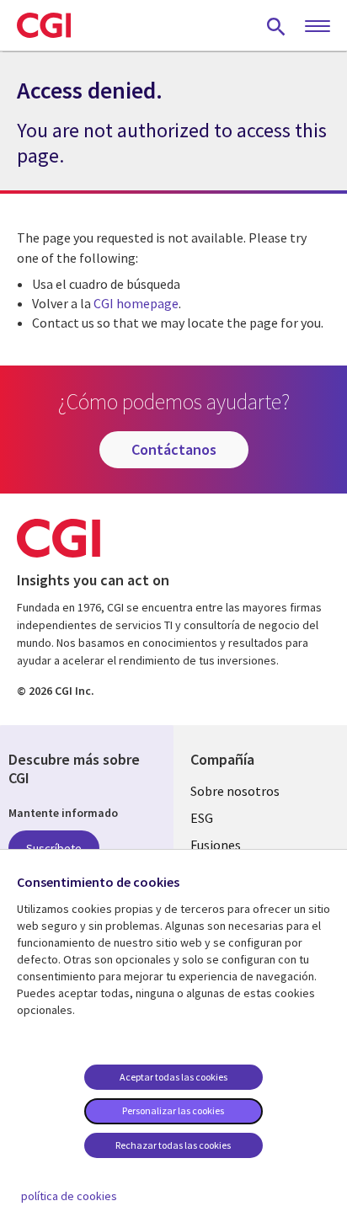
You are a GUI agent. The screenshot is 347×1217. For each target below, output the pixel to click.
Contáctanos (173, 449)
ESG (201, 817)
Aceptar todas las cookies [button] (173, 1076)
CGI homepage (136, 303)
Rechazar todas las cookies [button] (173, 1145)
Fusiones (215, 844)
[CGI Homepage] (44, 25)
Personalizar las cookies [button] (173, 1110)
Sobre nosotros (235, 790)
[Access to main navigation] (317, 27)
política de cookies (69, 1196)
